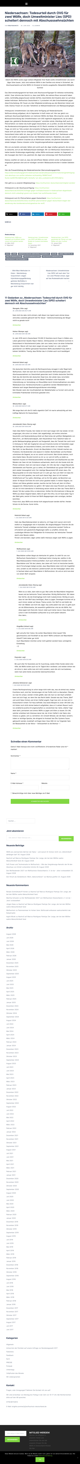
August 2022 (11, 1107)
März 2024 (10, 1038)
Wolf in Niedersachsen (13, 256)
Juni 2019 (9, 1243)
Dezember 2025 (12, 963)
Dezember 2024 (12, 1006)
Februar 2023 (11, 1085)
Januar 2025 (11, 1002)
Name (13, 773)
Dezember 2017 (12, 1308)
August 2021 (11, 1150)
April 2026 (10, 948)
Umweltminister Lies (66, 254)
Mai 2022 (9, 1117)
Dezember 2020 (12, 1178)
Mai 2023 (9, 1074)
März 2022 (10, 1125)
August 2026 (11, 934)
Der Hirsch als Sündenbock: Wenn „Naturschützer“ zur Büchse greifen (32, 877)
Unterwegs (10, 1370)
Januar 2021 (10, 1175)
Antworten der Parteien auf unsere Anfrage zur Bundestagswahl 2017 (32, 1348)
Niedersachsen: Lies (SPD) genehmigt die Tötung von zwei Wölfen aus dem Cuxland (61, 239)
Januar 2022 (11, 1132)
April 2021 (10, 1164)
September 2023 (12, 1060)
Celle (7, 254)
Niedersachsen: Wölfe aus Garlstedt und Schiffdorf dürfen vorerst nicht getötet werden (15, 239)
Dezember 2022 (12, 1092)
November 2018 (12, 1268)
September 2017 (12, 1319)
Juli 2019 (9, 1240)
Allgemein (36, 25)
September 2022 (12, 1103)
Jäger (14, 254)
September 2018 (12, 1276)
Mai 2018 (9, 1290)
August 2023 (11, 1063)
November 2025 (12, 966)
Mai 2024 (9, 1031)
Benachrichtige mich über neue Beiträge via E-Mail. (31, 793)
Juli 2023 (9, 1067)
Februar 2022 (11, 1128)
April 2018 (10, 1294)
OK (40, 1459)
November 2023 (12, 1053)
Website (44, 783)
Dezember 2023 (12, 1049)
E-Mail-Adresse (17, 783)
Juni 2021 (9, 1157)
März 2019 (10, 1254)
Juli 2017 (9, 1326)
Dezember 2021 (12, 1135)
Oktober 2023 (11, 1056)
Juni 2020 (10, 1200)
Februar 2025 (11, 999)
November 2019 (12, 1225)
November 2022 (12, 1096)
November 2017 (12, 1312)
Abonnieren (66, 839)
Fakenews (10, 1352)
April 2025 (10, 992)
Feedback (9, 1355)
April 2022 (10, 1121)
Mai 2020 (9, 1204)
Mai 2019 (9, 1247)
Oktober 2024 (11, 1013)
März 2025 (10, 995)
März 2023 (10, 1081)
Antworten (17, 325)
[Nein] (78, 1458)
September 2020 (12, 1189)
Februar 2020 (11, 1214)
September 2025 (12, 974)
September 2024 (12, 1017)
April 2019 (10, 1250)
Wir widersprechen (13, 1377)
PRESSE (9, 1362)
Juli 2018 (9, 1283)
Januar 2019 (10, 1261)
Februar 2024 (11, 1042)
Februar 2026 (11, 956)
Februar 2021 (11, 1171)
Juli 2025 (9, 981)
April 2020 (10, 1207)
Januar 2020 (11, 1218)
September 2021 (12, 1146)
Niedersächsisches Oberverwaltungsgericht (34, 254)
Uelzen (54, 254)
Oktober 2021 (11, 1143)
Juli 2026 (9, 938)
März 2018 (10, 1297)
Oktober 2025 (11, 970)
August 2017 (11, 1322)
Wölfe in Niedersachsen (32, 256)
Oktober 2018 (11, 1272)
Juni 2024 (10, 1028)
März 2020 (10, 1211)
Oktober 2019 (11, 1229)
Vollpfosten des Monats (15, 1373)
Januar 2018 (10, 1304)
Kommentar (15, 756)
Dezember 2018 (12, 1265)
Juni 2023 (10, 1071)
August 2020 (11, 1193)
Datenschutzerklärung (45, 1455)
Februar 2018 (11, 1301)
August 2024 (11, 1020)
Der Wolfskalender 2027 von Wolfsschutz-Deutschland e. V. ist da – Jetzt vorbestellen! (38, 871)
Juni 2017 (9, 1330)
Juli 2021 (9, 1153)
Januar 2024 (11, 1045)
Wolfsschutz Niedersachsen (52, 256)
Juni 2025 (10, 984)
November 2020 (12, 1182)
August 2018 (11, 1279)
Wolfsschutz (13, 25)
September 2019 (12, 1233)
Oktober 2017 (11, 1315)
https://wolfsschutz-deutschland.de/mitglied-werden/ (55, 183)
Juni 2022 (10, 1114)
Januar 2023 (11, 1089)
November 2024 (12, 1010)
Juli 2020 (9, 1197)
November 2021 (12, 1139)
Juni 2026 (10, 941)
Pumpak (9, 1366)
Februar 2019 (11, 1258)
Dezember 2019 (12, 1222)
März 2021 (10, 1168)
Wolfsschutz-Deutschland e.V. (16, 259)
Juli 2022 (9, 1110)
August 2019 (11, 1236)
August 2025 (11, 977)
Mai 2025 (9, 988)
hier (33, 1448)
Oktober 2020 (11, 1186)
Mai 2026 (9, 945)
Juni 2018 (9, 1286)
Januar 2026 (11, 959)
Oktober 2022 (11, 1099)
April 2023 (10, 1078)
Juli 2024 (9, 1024)
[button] (11, 214)
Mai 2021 (9, 1161)
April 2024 (10, 1035)
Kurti (8, 1359)
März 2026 (10, 952)
